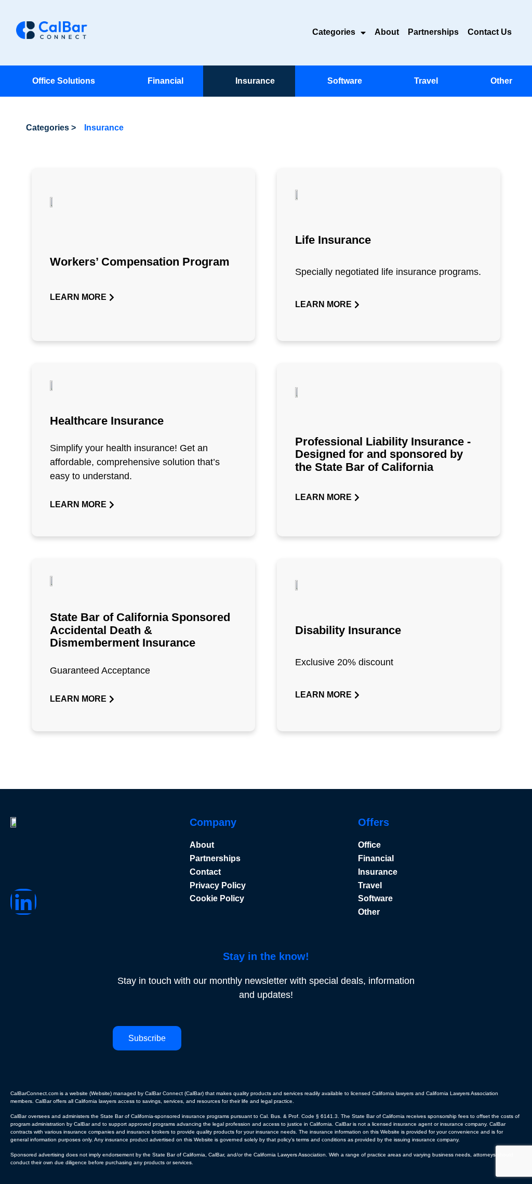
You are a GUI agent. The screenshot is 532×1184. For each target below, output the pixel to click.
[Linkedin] (23, 902)
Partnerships (433, 32)
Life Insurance (333, 239)
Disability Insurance (348, 630)
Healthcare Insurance (107, 420)
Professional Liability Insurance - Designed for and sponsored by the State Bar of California (383, 454)
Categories (333, 32)
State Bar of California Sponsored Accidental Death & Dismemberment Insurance (140, 630)
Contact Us (490, 32)
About (387, 32)
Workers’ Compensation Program (140, 261)
